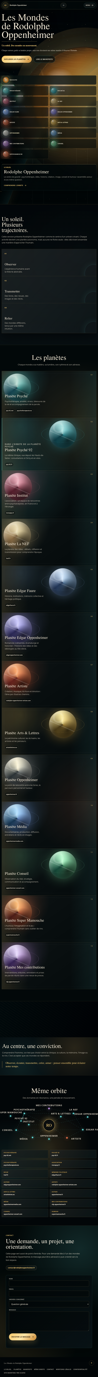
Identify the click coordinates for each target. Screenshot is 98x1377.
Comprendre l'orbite (13, 185)
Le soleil (7, 1369)
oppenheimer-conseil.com (15, 888)
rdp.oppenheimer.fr (13, 982)
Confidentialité (80, 1369)
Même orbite (39, 1369)
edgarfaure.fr (10, 605)
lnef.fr (8, 558)
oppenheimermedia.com (14, 841)
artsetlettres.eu (11, 747)
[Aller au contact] (63, 5)
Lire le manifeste (44, 59)
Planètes (17, 1369)
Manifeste (27, 1369)
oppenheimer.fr (11, 794)
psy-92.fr (9, 464)
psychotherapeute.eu (24, 410)
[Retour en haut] (91, 1363)
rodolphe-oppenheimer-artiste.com (18, 700)
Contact (50, 1369)
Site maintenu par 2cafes (14, 1373)
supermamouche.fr (13, 935)
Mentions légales (63, 1369)
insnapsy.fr (10, 513)
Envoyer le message (20, 1337)
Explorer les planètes (15, 59)
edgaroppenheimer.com (14, 655)
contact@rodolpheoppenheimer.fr (21, 1268)
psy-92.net (9, 410)
